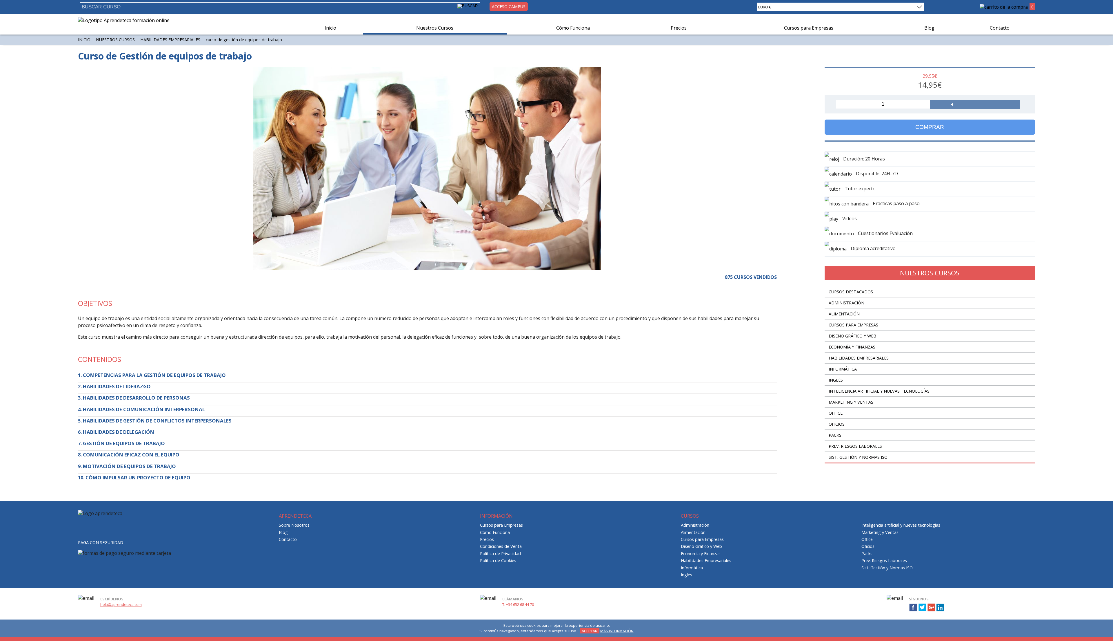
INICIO (84, 39)
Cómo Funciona (573, 28)
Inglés (836, 380)
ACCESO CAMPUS (508, 6)
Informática (843, 369)
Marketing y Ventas (851, 402)
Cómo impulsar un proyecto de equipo (138, 477)
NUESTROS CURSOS (115, 39)
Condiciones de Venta (501, 546)
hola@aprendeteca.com (121, 604)
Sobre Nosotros (294, 525)
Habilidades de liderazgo (117, 386)
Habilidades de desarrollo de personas (136, 397)
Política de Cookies (498, 560)
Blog (929, 28)
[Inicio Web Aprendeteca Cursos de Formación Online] (124, 20)
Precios (679, 28)
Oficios (837, 424)
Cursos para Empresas (808, 28)
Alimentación (844, 314)
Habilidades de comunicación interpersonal (144, 409)
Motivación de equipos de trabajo (129, 466)
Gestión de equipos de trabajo (124, 443)
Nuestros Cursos (434, 28)
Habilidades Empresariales (170, 39)
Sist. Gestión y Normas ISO (858, 457)
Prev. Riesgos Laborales (855, 446)
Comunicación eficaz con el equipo (131, 454)
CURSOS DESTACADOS (851, 292)
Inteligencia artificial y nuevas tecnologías (879, 391)
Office (836, 413)
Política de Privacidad (500, 553)
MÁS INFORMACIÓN (617, 630)
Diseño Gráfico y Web (852, 336)
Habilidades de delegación (118, 432)
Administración (846, 303)
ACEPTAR (589, 630)
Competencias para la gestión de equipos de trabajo (154, 375)
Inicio (330, 28)
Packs (835, 435)
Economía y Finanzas (852, 347)
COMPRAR (929, 127)
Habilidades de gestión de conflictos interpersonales (157, 420)
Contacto (1000, 28)
